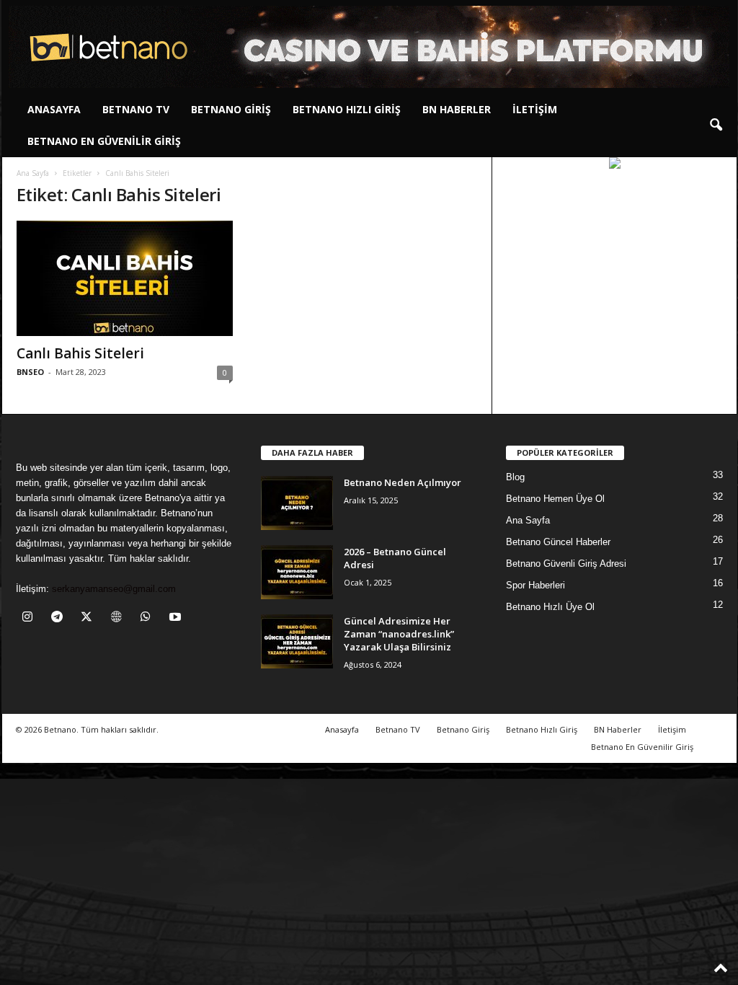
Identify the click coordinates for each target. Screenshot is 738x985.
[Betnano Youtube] (615, 163)
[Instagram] (30, 618)
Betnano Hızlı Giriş (347, 109)
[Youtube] (177, 618)
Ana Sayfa (33, 173)
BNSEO (30, 371)
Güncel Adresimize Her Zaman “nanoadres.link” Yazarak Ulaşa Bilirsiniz (399, 633)
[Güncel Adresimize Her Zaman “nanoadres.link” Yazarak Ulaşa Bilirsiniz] (297, 641)
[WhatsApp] (149, 618)
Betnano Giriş (231, 109)
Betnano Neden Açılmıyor (402, 482)
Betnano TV (135, 109)
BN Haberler (456, 109)
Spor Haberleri (535, 585)
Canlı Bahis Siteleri (80, 353)
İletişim (534, 109)
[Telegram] (60, 618)
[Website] (119, 618)
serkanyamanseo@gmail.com (114, 588)
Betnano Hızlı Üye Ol (550, 606)
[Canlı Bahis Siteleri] (125, 278)
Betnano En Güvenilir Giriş (104, 141)
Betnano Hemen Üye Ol (555, 498)
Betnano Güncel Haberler (558, 541)
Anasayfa (54, 109)
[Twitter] (90, 618)
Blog (515, 477)
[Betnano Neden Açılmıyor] (297, 503)
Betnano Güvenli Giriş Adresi (566, 563)
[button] (716, 125)
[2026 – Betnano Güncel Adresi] (297, 572)
